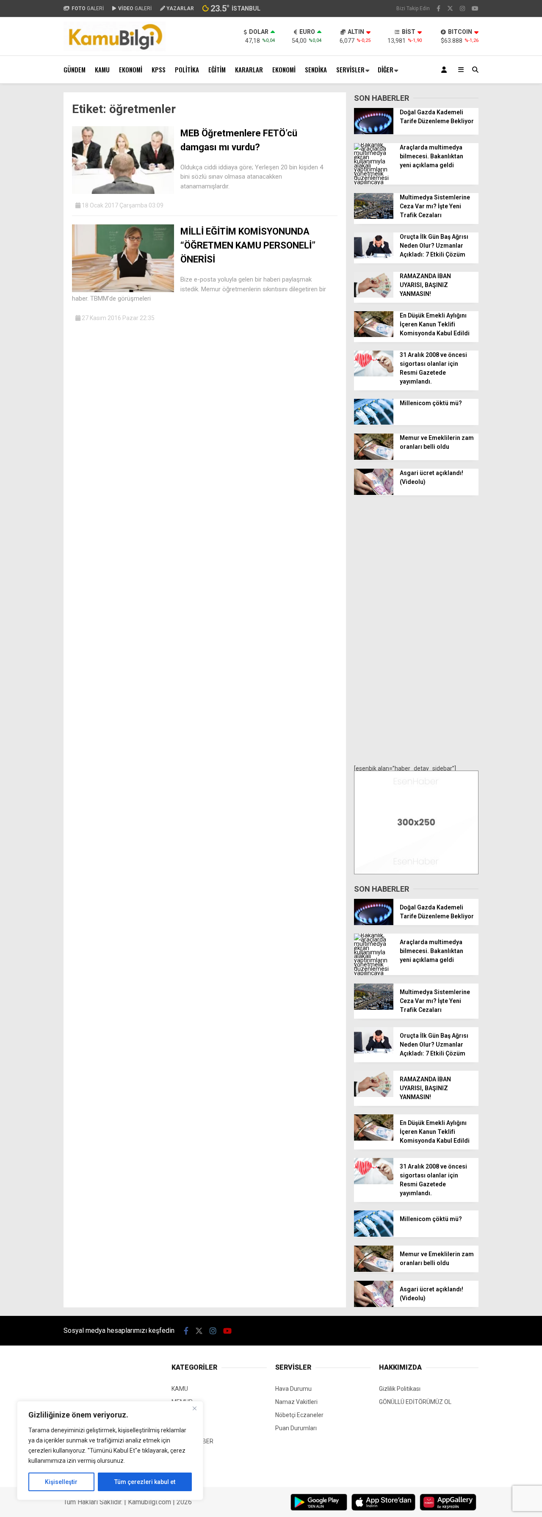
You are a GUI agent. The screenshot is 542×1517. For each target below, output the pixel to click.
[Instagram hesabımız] (462, 8)
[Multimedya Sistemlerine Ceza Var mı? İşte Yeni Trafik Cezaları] (373, 216)
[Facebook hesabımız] (438, 8)
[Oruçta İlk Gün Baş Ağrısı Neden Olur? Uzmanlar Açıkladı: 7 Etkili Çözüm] (373, 256)
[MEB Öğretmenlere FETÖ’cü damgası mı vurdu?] (123, 191)
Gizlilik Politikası (399, 1388)
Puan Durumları (296, 1428)
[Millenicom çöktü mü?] (373, 422)
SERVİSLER (350, 69)
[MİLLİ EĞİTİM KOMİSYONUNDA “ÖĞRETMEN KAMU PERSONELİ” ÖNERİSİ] (123, 290)
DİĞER (385, 69)
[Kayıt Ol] (445, 69)
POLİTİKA (187, 69)
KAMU (102, 69)
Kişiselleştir (61, 1481)
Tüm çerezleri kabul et (144, 1481)
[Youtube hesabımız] (475, 8)
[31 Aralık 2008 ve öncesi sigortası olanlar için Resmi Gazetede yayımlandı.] (373, 374)
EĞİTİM (217, 69)
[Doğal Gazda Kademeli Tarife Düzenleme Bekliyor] (373, 132)
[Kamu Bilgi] (115, 49)
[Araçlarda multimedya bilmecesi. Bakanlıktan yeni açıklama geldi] (373, 182)
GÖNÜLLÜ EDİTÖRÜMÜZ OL (415, 1401)
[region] (110, 1450)
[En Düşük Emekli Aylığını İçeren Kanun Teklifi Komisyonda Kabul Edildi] (373, 335)
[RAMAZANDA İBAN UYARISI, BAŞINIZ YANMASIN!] (373, 295)
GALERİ (88, 8)
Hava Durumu (293, 1388)
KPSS (159, 69)
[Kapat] (194, 1408)
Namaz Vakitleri (296, 1401)
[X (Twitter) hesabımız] (450, 8)
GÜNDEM (75, 69)
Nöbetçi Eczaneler (299, 1415)
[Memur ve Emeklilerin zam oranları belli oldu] (373, 457)
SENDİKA (316, 69)
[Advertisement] (416, 631)
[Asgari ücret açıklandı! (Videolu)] (373, 492)
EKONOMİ (130, 69)
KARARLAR (249, 69)
